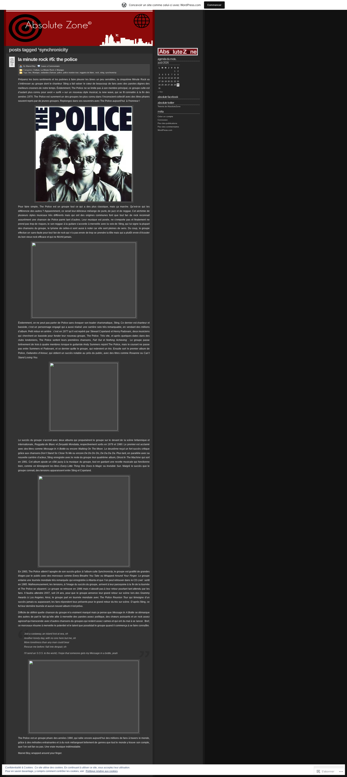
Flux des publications (167, 123)
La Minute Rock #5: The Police (47, 59)
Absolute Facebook (168, 97)
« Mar (160, 92)
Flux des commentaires (168, 127)
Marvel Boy (31, 66)
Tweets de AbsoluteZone (169, 106)
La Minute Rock (47, 70)
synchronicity (110, 73)
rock (97, 73)
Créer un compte (165, 116)
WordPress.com (165, 130)
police (59, 73)
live (30, 73)
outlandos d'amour (48, 73)
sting (102, 73)
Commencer (214, 4)
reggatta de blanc (87, 73)
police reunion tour (71, 73)
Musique (60, 70)
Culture (37, 70)
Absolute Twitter (166, 102)
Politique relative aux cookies (102, 771)
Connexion (163, 120)
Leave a (50, 66)
